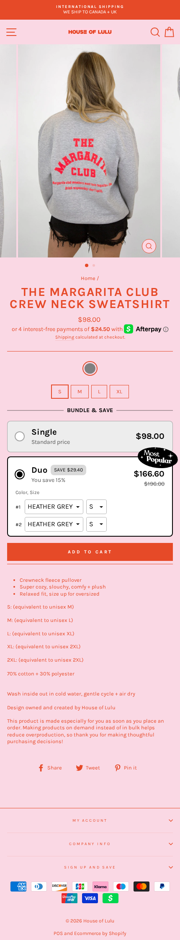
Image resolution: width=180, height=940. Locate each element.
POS (58, 933)
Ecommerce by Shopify (100, 933)
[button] (90, 436)
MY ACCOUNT (90, 820)
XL (119, 391)
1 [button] (87, 266)
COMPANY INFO (90, 843)
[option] (90, 9)
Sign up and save (90, 867)
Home (88, 278)
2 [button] (95, 266)
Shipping (64, 337)
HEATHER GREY (90, 368)
